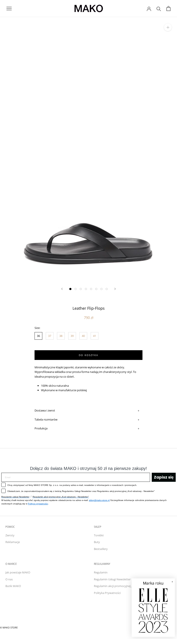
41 (94, 336)
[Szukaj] (158, 8)
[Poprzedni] (62, 289)
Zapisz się (164, 477)
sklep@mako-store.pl (99, 500)
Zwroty (9, 535)
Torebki (99, 535)
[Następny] (115, 289)
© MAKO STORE (9, 627)
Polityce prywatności (38, 503)
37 (49, 336)
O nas (9, 579)
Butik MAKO (13, 586)
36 (38, 336)
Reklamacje (12, 542)
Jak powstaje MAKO (17, 572)
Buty (97, 542)
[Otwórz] (9, 8)
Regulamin (100, 572)
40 (83, 336)
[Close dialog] (169, 584)
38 (60, 336)
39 (72, 336)
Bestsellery (101, 549)
